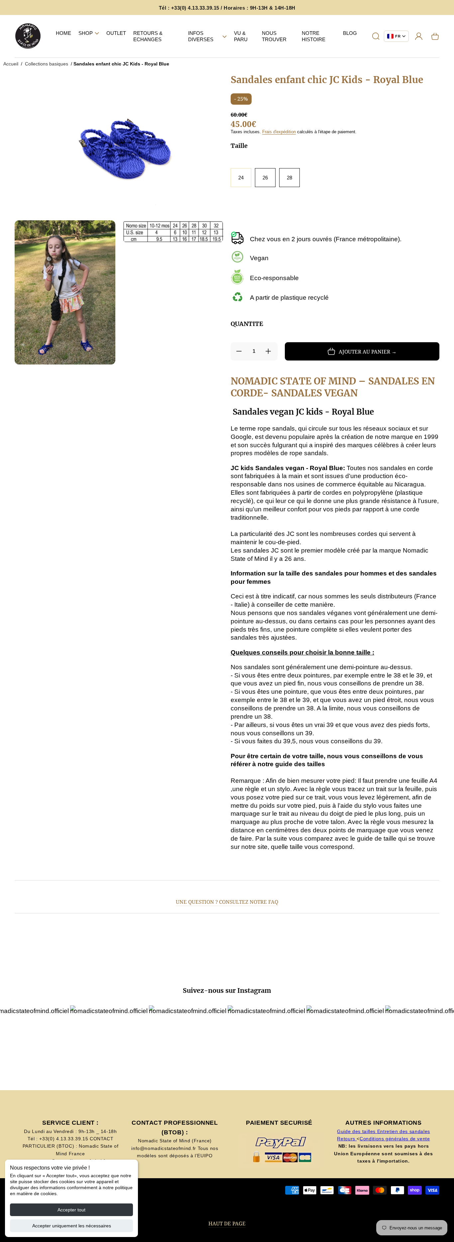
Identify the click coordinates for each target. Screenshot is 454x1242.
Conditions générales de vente (395, 1138)
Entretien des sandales (403, 1131)
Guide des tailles (357, 1131)
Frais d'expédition (279, 131)
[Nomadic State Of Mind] (28, 36)
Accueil (10, 63)
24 (241, 177)
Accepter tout (71, 1209)
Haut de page (227, 1223)
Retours (347, 1138)
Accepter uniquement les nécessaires (71, 1225)
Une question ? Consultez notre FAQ (227, 902)
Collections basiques (46, 63)
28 (289, 177)
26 (265, 177)
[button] (89, 33)
